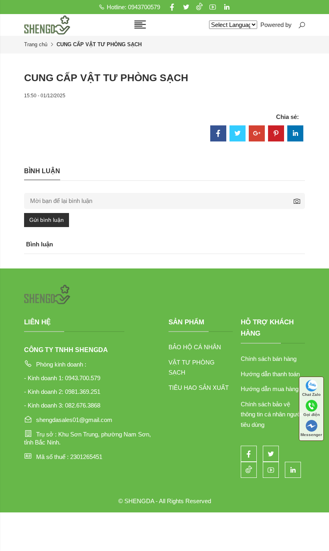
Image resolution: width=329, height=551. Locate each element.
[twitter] (186, 7)
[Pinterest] (276, 134)
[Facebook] (218, 134)
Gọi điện (311, 414)
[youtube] (213, 7)
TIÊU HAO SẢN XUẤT (199, 387)
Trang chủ (35, 44)
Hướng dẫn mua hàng (270, 388)
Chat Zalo (311, 394)
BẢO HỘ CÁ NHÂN (195, 347)
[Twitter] (237, 134)
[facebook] (172, 7)
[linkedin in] (227, 7)
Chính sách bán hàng (269, 358)
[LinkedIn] (295, 134)
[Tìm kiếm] (301, 25)
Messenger (311, 434)
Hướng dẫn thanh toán (270, 374)
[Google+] (257, 134)
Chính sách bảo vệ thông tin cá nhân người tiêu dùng (272, 414)
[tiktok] (199, 7)
